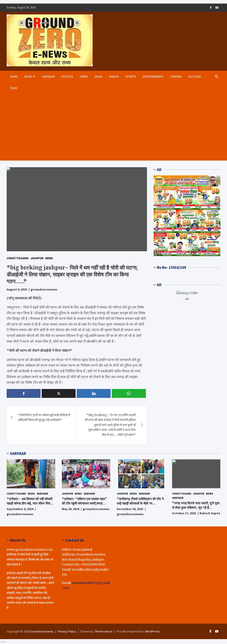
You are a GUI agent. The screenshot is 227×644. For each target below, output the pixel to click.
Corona (176, 77)
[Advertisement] (110, 127)
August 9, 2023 (17, 289)
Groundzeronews (41, 631)
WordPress (152, 631)
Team (13, 88)
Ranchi (114, 77)
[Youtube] (216, 7)
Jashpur (36, 258)
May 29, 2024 (70, 509)
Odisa (98, 77)
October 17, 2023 (184, 513)
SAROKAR (18, 453)
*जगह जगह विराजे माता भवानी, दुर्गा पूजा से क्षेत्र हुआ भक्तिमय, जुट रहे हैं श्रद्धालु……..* (195, 507)
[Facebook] (210, 7)
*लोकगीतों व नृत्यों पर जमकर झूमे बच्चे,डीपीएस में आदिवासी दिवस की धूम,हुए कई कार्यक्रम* (44, 417)
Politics (67, 77)
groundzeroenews (44, 289)
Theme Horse (103, 631)
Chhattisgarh (18, 258)
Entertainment (153, 77)
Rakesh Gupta (210, 513)
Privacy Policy (67, 631)
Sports (130, 77)
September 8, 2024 (20, 509)
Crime (84, 77)
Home (14, 77)
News (28, 77)
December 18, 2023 (130, 509)
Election (194, 77)
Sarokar (48, 77)
